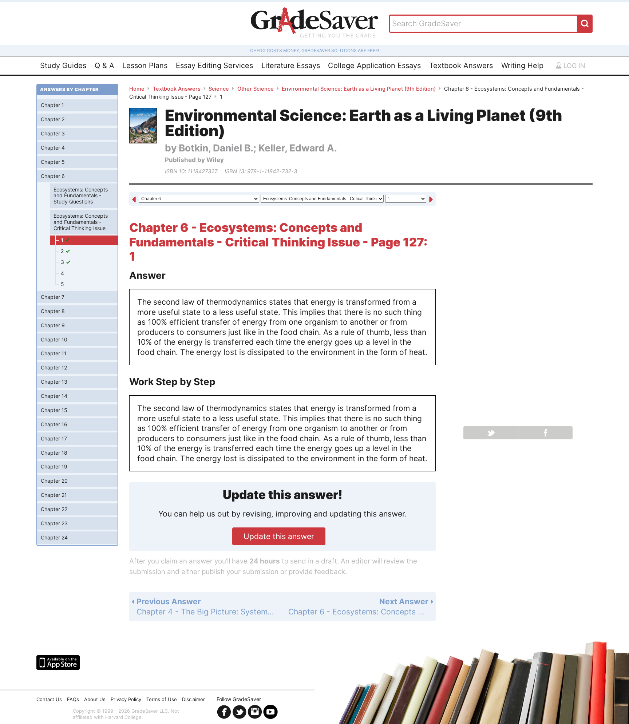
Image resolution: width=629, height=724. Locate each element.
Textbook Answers (461, 65)
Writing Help (522, 65)
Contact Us (49, 699)
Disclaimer (193, 699)
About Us (95, 699)
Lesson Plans (144, 65)
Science (219, 89)
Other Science (255, 89)
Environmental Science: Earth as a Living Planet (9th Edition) (359, 89)
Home (137, 89)
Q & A (104, 65)
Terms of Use (161, 699)
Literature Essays (290, 65)
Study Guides (63, 65)
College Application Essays (374, 65)
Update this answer (279, 536)
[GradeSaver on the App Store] (58, 662)
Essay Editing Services (214, 65)
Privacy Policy (126, 699)
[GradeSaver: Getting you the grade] (314, 23)
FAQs (73, 699)
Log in (573, 66)
